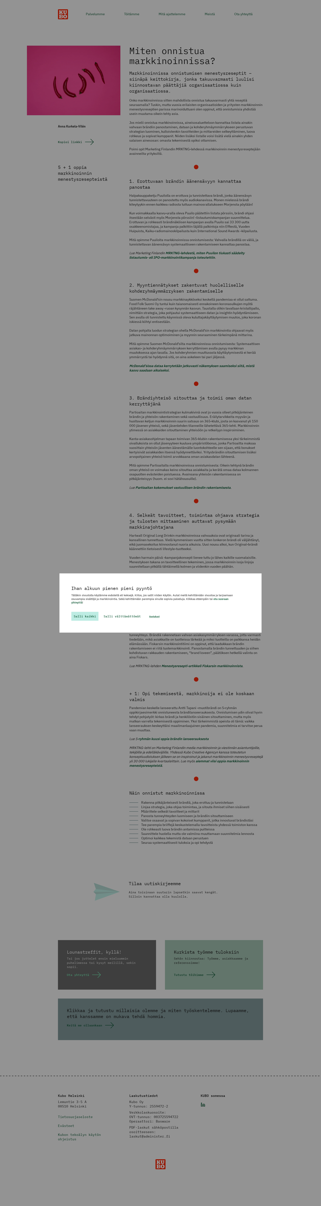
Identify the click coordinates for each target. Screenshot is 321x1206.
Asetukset (154, 616)
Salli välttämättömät (122, 616)
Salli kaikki (85, 616)
